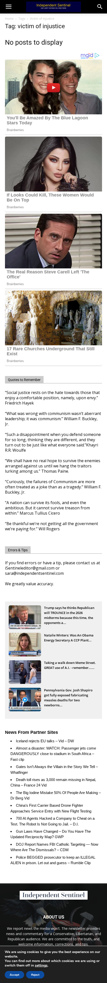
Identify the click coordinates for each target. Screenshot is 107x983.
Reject (35, 975)
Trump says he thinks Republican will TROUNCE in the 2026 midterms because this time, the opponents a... (69, 613)
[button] (100, 6)
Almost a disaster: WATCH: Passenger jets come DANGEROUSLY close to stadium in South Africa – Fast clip (53, 754)
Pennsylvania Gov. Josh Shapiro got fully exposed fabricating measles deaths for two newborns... (68, 695)
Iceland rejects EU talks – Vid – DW (45, 741)
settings (41, 965)
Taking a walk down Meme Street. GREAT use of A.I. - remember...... (70, 665)
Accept (14, 975)
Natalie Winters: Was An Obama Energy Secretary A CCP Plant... (69, 637)
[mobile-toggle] (8, 6)
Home (9, 18)
